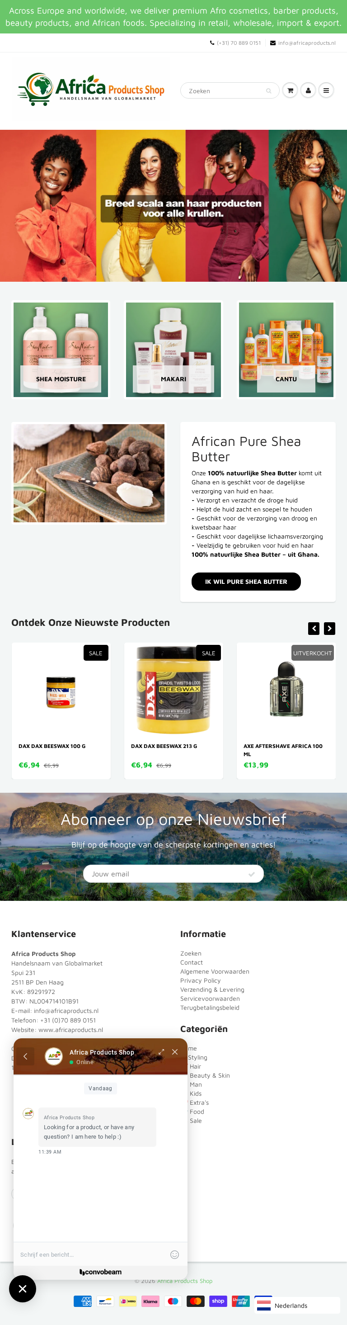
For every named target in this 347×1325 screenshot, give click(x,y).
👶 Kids (191, 1093)
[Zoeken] (269, 91)
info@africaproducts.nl (307, 42)
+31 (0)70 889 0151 (68, 1020)
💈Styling (193, 1057)
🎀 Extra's (194, 1102)
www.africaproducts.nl (70, 1029)
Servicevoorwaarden (210, 998)
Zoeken (191, 953)
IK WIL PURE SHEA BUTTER (246, 581)
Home (188, 1048)
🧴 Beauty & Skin (205, 1075)
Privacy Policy (200, 980)
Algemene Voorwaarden (214, 971)
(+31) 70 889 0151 (239, 42)
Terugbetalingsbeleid (209, 1007)
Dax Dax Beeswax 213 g (59, 746)
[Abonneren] (252, 874)
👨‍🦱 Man (191, 1084)
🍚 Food (192, 1111)
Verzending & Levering (212, 989)
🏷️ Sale (191, 1120)
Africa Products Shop (184, 1280)
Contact (191, 962)
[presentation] (313, 628)
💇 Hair (190, 1066)
